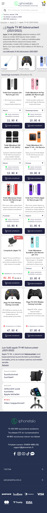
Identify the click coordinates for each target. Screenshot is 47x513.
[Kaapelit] (8, 61)
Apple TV (13, 22)
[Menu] (4, 3)
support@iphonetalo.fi (23, 447)
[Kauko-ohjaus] (27, 61)
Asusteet (3, 22)
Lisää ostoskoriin (13, 125)
